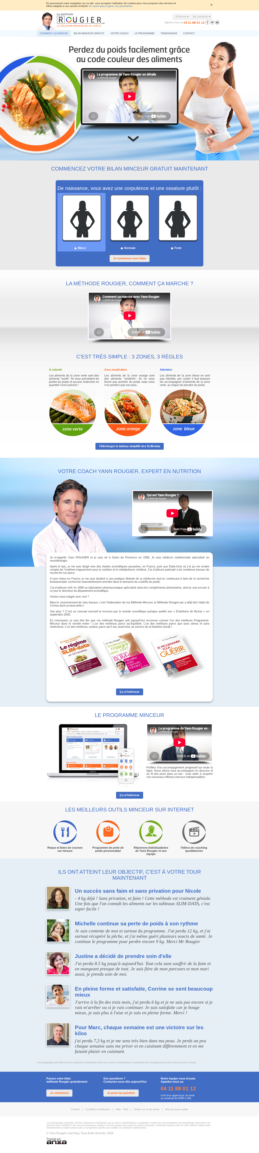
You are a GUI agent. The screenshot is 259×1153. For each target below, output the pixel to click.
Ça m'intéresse (130, 691)
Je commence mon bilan (129, 258)
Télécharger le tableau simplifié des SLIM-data (129, 446)
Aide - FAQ (122, 1109)
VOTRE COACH (119, 33)
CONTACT (189, 33)
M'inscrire (181, 16)
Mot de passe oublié (176, 1109)
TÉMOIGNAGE (169, 33)
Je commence (59, 1092)
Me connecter (200, 16)
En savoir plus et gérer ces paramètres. (111, 6)
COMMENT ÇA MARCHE (54, 33)
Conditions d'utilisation (97, 1109)
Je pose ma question (121, 1092)
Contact (75, 1109)
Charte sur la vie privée (147, 1109)
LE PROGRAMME (144, 33)
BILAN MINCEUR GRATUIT (89, 33)
